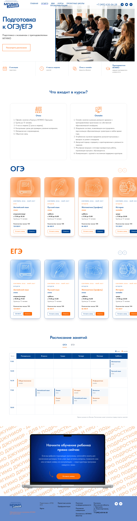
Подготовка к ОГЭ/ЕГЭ (46, 504)
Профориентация (58, 5)
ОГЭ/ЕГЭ (44, 3)
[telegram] (122, 4)
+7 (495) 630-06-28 (106, 4)
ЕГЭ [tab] (72, 345)
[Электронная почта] (126, 4)
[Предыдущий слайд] (120, 170)
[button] (19, 231)
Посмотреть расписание (16, 47)
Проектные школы (75, 3)
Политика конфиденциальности (83, 504)
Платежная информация (80, 509)
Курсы (60, 3)
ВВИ (53, 3)
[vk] (130, 4)
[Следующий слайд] (125, 170)
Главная (34, 3)
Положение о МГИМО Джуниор (84, 515)
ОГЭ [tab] (65, 345)
